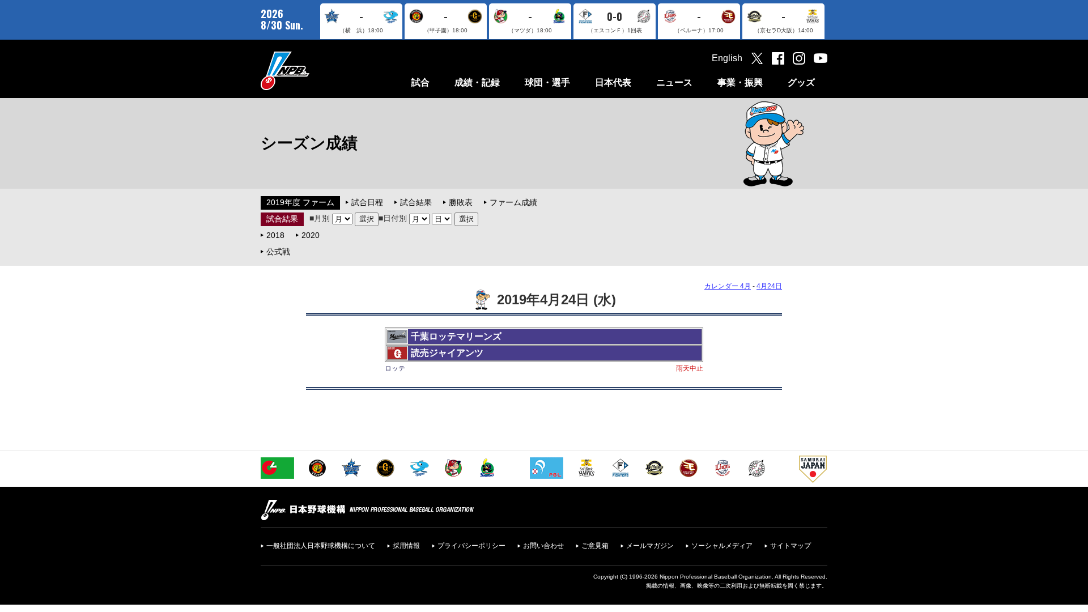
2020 (310, 235)
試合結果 (416, 202)
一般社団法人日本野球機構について (320, 546)
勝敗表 (461, 202)
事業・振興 (740, 82)
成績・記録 (477, 82)
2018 (275, 235)
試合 (420, 82)
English (727, 58)
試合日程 (367, 202)
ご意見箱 (595, 546)
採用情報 (406, 546)
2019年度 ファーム (300, 202)
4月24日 (769, 286)
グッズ (801, 82)
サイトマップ (790, 546)
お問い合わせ (543, 546)
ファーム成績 (513, 202)
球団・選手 (547, 82)
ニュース (674, 82)
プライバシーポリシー (471, 546)
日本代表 (613, 82)
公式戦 (278, 251)
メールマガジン (650, 546)
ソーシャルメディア (722, 546)
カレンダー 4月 (727, 286)
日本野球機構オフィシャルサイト (313, 70)
